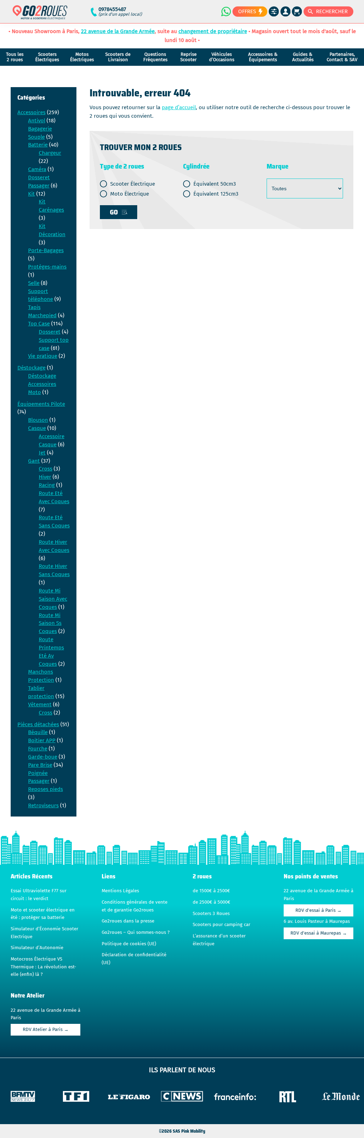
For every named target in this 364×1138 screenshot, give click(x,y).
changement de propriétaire (212, 31)
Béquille (38, 732)
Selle (33, 283)
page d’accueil (179, 107)
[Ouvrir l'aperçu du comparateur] (274, 11)
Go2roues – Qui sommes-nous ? (136, 932)
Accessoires (31, 112)
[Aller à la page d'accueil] (40, 15)
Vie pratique (42, 356)
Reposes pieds (45, 789)
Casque (37, 428)
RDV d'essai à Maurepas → (318, 933)
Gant (34, 461)
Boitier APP (41, 740)
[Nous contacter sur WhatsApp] (226, 11)
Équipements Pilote (41, 404)
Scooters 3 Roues (211, 913)
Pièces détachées (38, 724)
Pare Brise (40, 765)
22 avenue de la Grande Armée (118, 31)
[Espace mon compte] (285, 11)
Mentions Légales (120, 891)
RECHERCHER (332, 11)
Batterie (38, 145)
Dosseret (49, 332)
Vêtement (40, 704)
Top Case (39, 323)
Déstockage (31, 368)
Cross (45, 469)
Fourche (37, 748)
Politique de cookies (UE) (129, 944)
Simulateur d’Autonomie (37, 948)
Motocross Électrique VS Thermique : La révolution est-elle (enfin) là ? (43, 966)
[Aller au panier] (297, 11)
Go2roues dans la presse (128, 921)
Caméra (37, 169)
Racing (47, 485)
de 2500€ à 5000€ (211, 902)
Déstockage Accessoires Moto (42, 384)
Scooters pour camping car (221, 924)
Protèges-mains (47, 267)
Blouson (38, 420)
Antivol (36, 120)
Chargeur (50, 153)
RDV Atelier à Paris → (46, 1029)
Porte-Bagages (46, 250)
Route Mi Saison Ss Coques (50, 623)
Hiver (45, 477)
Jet (42, 453)
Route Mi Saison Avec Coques (53, 598)
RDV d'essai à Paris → (318, 910)
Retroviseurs (43, 805)
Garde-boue (42, 757)
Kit (31, 194)
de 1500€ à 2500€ (211, 891)
